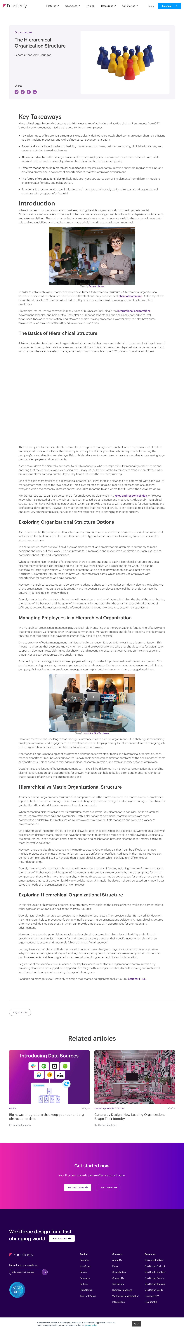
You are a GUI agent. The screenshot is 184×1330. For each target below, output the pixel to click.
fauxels (92, 286)
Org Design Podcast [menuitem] (155, 1266)
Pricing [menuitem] (83, 1272)
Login (151, 6)
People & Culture (115, 1108)
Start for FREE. (137, 978)
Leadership (100, 1108)
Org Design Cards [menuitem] (154, 1290)
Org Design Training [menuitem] (155, 1284)
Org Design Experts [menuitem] (154, 1278)
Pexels (101, 286)
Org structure (23, 32)
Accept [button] (136, 1324)
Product (13, 1108)
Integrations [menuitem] (118, 1302)
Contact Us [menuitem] (118, 1278)
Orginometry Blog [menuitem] (154, 1260)
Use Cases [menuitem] (85, 1266)
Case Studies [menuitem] (119, 1272)
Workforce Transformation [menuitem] (125, 1296)
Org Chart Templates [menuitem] (155, 1272)
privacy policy (90, 1325)
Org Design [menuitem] (118, 1284)
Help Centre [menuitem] (86, 1290)
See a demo (107, 1187)
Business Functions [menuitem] (122, 1290)
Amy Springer (42, 55)
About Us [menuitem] (117, 1260)
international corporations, (134, 311)
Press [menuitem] (115, 1266)
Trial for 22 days (76, 1187)
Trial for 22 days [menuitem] (88, 1296)
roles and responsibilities (131, 495)
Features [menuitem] (84, 1260)
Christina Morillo (92, 733)
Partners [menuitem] (84, 1284)
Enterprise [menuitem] (85, 1278)
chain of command (130, 296)
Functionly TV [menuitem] (152, 1296)
